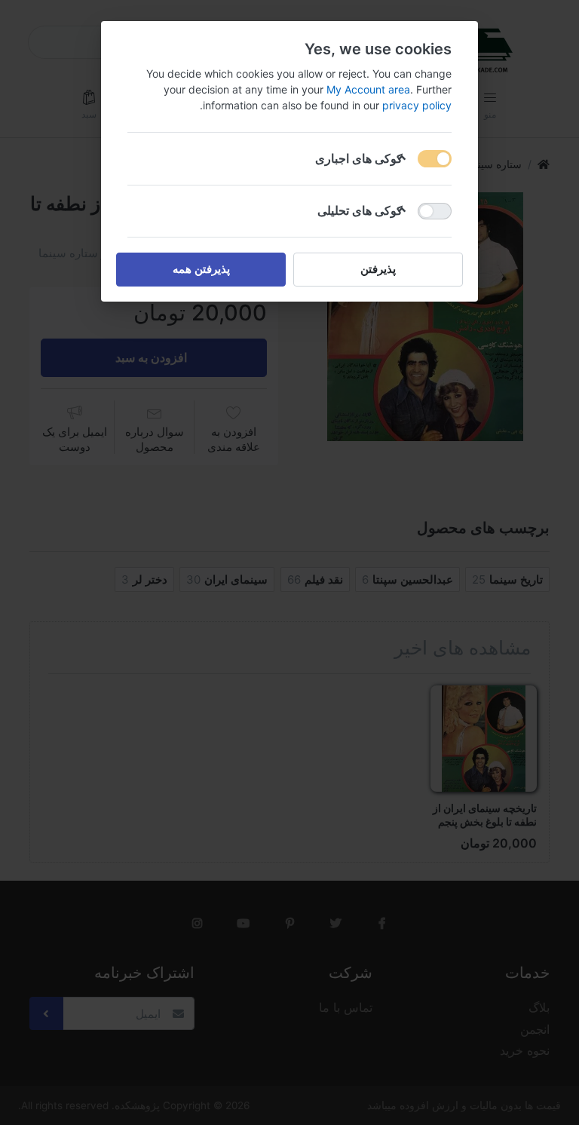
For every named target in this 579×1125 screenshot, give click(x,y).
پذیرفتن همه (201, 269)
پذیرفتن (378, 269)
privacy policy (417, 105)
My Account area (368, 89)
